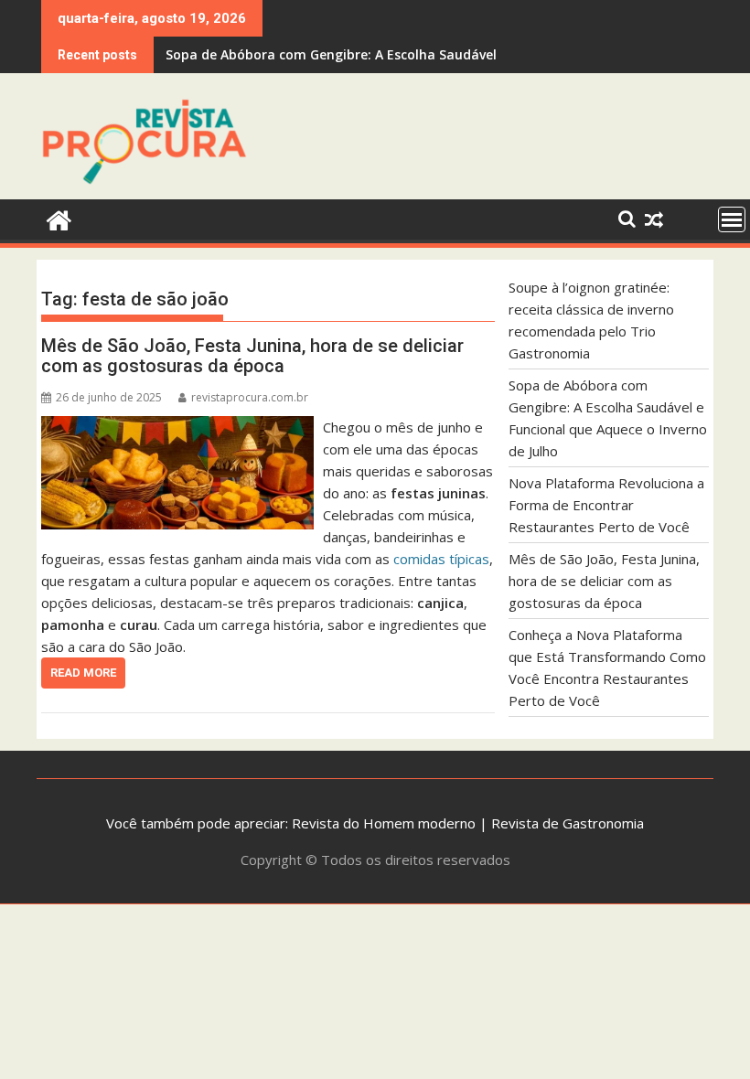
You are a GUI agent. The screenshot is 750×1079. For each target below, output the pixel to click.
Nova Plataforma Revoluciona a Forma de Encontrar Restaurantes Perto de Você (606, 505)
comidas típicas (441, 559)
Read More (83, 672)
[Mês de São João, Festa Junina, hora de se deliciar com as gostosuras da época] (177, 427)
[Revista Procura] (59, 218)
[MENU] (731, 219)
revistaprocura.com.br (249, 397)
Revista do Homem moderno (384, 823)
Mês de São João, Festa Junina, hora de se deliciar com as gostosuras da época (252, 356)
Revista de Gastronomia (567, 823)
